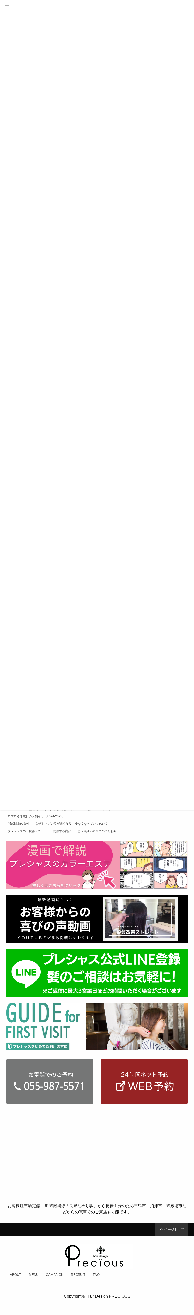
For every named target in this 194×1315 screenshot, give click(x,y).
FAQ (96, 1275)
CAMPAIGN (54, 1275)
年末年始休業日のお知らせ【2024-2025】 (36, 816)
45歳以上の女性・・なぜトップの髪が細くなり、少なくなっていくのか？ (58, 824)
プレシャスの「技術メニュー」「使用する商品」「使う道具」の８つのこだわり (62, 831)
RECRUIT (78, 1275)
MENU (33, 1275)
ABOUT (15, 1275)
